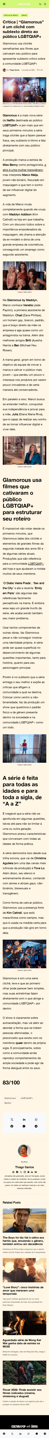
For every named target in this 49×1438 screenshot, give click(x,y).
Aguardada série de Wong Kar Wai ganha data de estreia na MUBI (22, 1343)
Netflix (7, 1103)
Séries (24, 15)
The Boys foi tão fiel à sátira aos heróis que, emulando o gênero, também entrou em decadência (23, 1241)
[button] (4, 4)
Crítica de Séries (11, 15)
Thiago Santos (24, 1167)
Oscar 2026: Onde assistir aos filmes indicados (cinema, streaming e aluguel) (22, 1393)
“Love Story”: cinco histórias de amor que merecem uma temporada (23, 1290)
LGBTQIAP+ (36, 563)
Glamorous (10, 1098)
